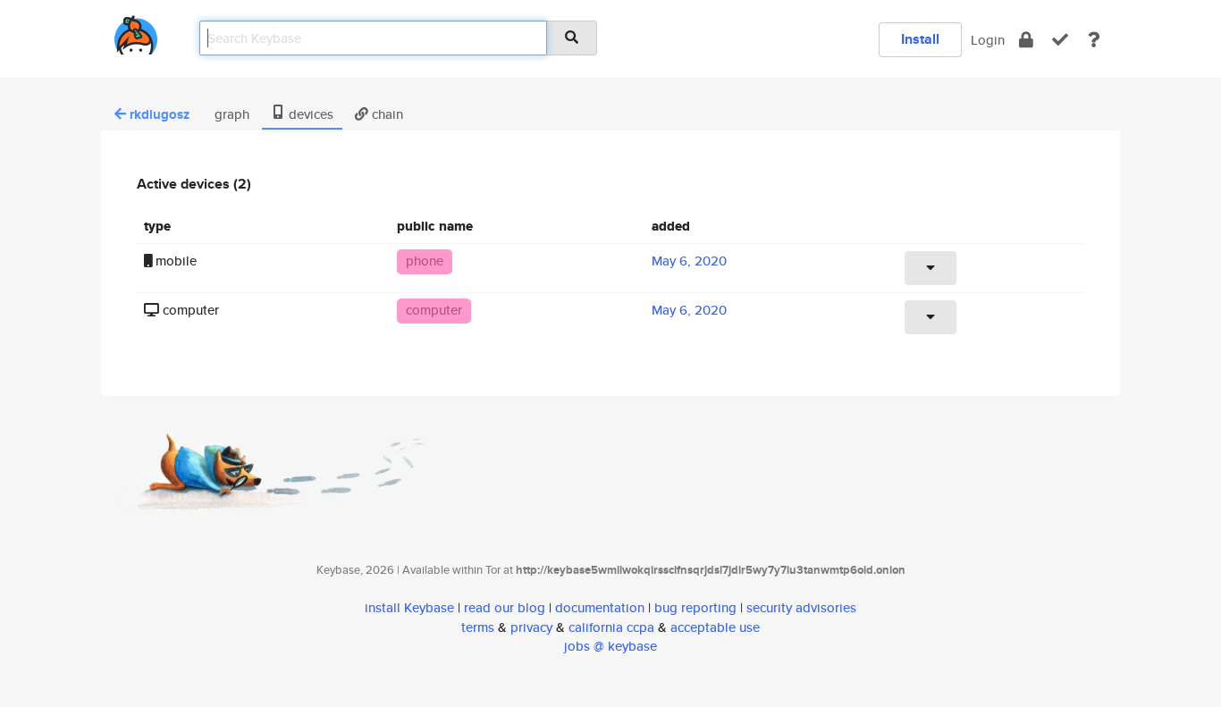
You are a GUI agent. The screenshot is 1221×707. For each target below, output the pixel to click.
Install (920, 39)
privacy (531, 627)
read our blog (504, 607)
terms (477, 627)
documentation (599, 607)
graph (230, 114)
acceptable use (715, 627)
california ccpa (611, 627)
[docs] (1094, 40)
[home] (135, 31)
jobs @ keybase (610, 645)
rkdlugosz (159, 114)
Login (988, 39)
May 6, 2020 (689, 260)
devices (309, 114)
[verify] (1060, 40)
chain (385, 114)
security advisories (801, 607)
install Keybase (409, 607)
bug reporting (695, 607)
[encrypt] (1026, 40)
